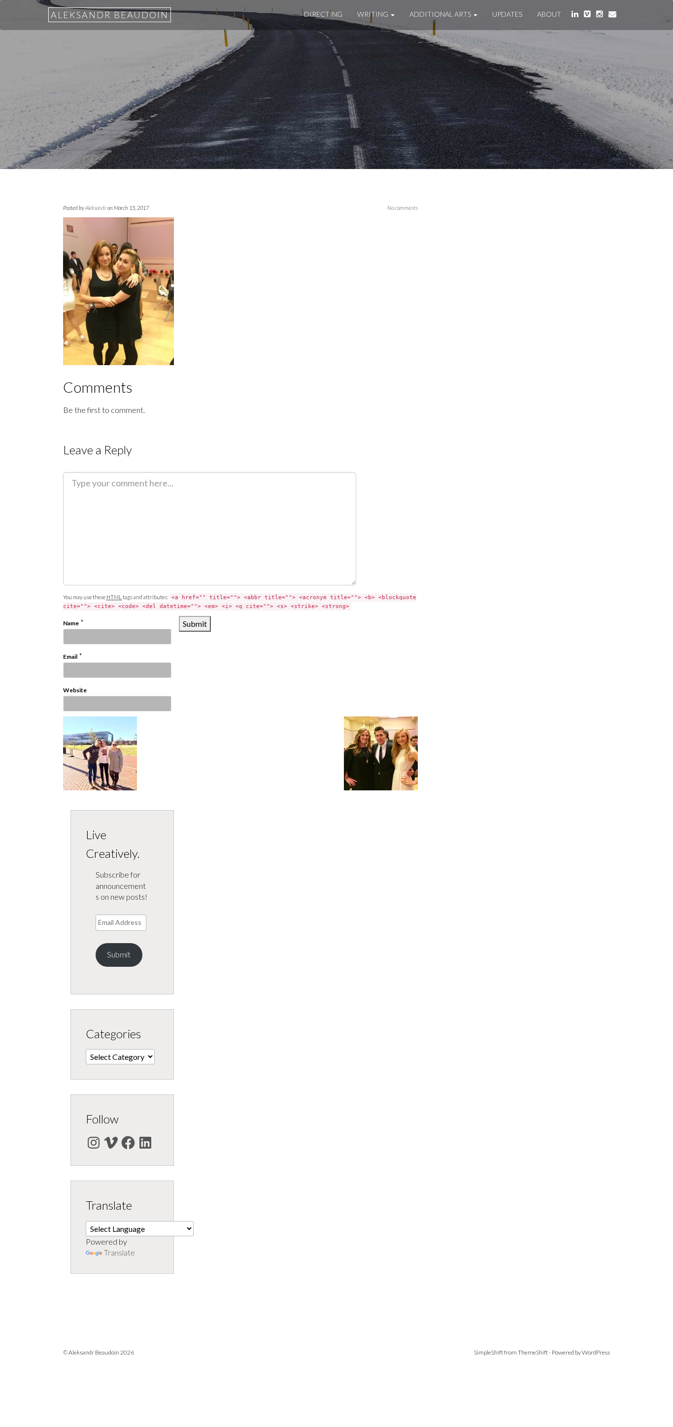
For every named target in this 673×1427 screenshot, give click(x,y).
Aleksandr (95, 207)
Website (75, 690)
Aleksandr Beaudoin (109, 14)
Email (70, 656)
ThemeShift (533, 1352)
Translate (119, 1252)
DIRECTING (323, 14)
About (549, 14)
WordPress (596, 1352)
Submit (119, 954)
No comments (402, 207)
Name (71, 623)
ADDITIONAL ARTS (440, 14)
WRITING (373, 14)
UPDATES (507, 14)
